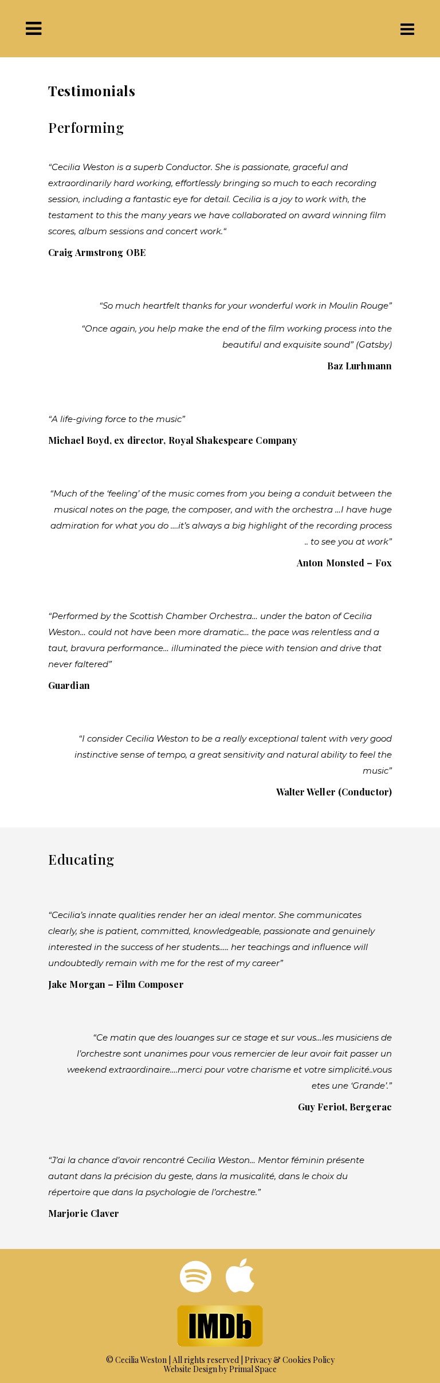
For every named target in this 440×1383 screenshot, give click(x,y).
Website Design (190, 1369)
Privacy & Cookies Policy (290, 1359)
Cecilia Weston (141, 1359)
